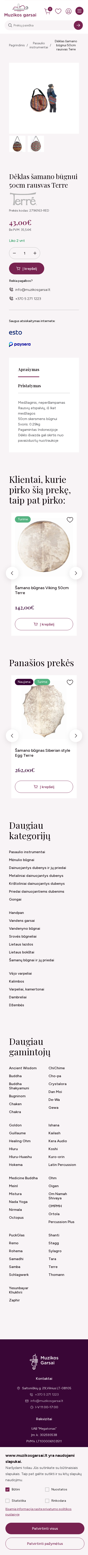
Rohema (16, 1251)
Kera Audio (58, 1141)
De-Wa (54, 1099)
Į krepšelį (30, 268)
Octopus (16, 1217)
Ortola (54, 1214)
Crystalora (58, 1084)
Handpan (16, 913)
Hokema (16, 1165)
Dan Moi (55, 1092)
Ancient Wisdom (23, 1068)
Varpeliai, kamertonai (26, 989)
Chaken (15, 1104)
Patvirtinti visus (45, 1528)
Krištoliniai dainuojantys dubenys (37, 883)
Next (76, 574)
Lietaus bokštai (21, 952)
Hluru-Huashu (20, 1157)
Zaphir (14, 1300)
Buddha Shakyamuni (19, 1086)
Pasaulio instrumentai (39, 45)
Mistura (15, 1194)
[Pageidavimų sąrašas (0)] (58, 11)
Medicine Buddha (23, 1178)
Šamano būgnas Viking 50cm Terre (42, 590)
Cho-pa (55, 1076)
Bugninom (17, 1096)
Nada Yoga (18, 1202)
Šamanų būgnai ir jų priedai (31, 960)
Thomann (56, 1274)
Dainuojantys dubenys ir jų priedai (37, 868)
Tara (52, 1259)
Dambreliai (18, 997)
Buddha (15, 1076)
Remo (14, 1243)
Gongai (15, 899)
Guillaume (17, 1133)
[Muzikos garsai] (20, 11)
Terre (53, 1267)
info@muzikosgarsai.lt (32, 289)
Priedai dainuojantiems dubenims (36, 891)
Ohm (52, 1178)
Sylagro (55, 1251)
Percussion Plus (61, 1222)
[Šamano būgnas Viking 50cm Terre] (44, 547)
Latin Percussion (62, 1165)
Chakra (15, 1112)
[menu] (79, 11)
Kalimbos (16, 981)
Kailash (54, 1133)
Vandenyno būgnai (24, 928)
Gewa (53, 1107)
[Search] (78, 25)
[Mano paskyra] (68, 11)
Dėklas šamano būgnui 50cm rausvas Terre (66, 45)
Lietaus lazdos (21, 944)
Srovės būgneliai (23, 936)
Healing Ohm (19, 1141)
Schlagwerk (19, 1274)
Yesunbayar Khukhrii (18, 1290)
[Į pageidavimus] (70, 519)
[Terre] (23, 199)
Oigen (54, 1186)
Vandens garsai (22, 920)
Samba (14, 1267)
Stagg (54, 1243)
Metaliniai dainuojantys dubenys (36, 875)
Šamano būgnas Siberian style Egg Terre (42, 753)
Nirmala (15, 1209)
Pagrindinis (17, 45)
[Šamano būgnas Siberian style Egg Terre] (44, 710)
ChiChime (57, 1068)
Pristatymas (29, 385)
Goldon (15, 1125)
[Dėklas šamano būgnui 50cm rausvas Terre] (17, 143)
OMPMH (55, 1206)
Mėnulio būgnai (21, 860)
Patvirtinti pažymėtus (45, 1543)
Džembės (16, 1005)
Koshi (53, 1149)
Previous (12, 574)
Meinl (13, 1186)
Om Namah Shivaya (58, 1196)
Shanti (54, 1235)
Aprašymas (28, 369)
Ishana (54, 1125)
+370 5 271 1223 (28, 299)
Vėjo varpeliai (20, 973)
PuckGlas (17, 1235)
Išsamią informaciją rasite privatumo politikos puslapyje (38, 1511)
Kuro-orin (57, 1157)
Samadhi (16, 1259)
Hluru (13, 1149)
